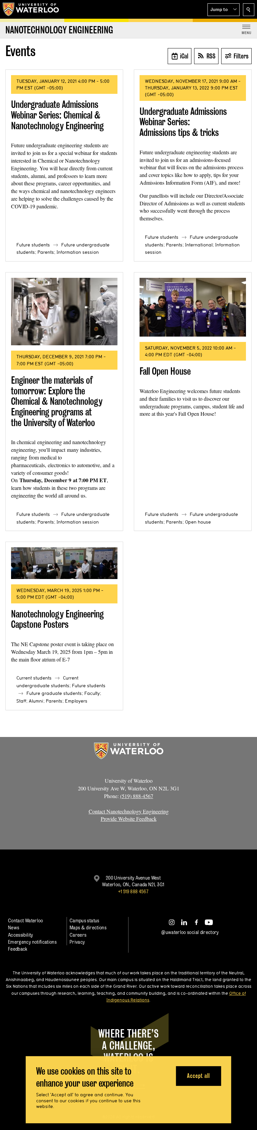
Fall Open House (165, 371)
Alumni (36, 701)
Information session (78, 252)
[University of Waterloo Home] (31, 9)
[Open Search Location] (248, 9)
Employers (76, 701)
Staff (21, 701)
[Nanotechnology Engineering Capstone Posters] (64, 563)
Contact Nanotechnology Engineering (129, 811)
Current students (34, 678)
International (198, 244)
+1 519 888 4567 (133, 891)
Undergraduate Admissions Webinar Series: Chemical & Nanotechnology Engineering (57, 115)
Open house (198, 522)
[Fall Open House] (193, 307)
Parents (45, 252)
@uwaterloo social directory (190, 932)
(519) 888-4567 (136, 795)
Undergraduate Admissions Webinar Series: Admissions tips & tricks (183, 122)
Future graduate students (54, 693)
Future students (33, 244)
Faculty (92, 693)
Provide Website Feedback (129, 818)
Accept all (198, 1075)
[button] (223, 10)
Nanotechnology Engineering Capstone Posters (57, 619)
